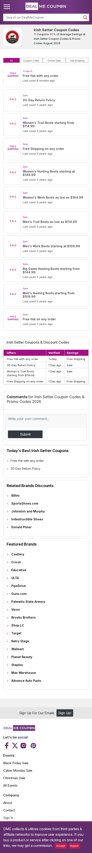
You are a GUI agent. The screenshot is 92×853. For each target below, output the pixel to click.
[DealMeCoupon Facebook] (7, 745)
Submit (25, 434)
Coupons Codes (31, 61)
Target (16, 633)
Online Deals (54, 61)
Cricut (16, 562)
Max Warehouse (23, 672)
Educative (18, 570)
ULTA (15, 578)
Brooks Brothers (23, 617)
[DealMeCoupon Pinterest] (33, 745)
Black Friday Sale (15, 763)
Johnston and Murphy (28, 511)
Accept (60, 845)
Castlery (17, 554)
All (11, 61)
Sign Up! (64, 713)
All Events (10, 785)
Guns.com (19, 593)
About (7, 803)
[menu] (7, 7)
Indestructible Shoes (27, 519)
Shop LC (17, 625)
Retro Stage (20, 641)
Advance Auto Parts (26, 680)
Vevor (15, 609)
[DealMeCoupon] (19, 729)
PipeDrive (18, 586)
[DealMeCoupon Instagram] (23, 745)
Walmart (17, 649)
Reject (74, 845)
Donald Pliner (21, 527)
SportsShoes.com (24, 503)
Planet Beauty (21, 657)
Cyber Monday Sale (17, 770)
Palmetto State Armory (28, 601)
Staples (17, 665)
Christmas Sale (14, 778)
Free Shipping (77, 61)
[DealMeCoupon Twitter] (15, 745)
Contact (9, 810)
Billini (15, 495)
